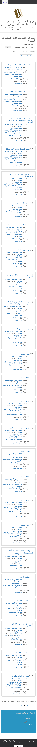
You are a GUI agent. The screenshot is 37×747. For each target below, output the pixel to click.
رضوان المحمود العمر (16, 457)
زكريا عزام (19, 560)
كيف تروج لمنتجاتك (23, 250)
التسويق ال (19, 187)
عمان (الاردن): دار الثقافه (15, 536)
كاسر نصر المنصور (17, 98)
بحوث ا (14, 236)
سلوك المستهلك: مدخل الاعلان (19, 91)
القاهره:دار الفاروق (17, 189)
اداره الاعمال (9, 211)
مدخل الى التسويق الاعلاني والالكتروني (22, 625)
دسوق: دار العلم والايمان (16, 639)
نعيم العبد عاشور (18, 482)
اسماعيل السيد (18, 506)
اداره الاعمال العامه (16, 74)
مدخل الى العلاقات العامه (21, 652)
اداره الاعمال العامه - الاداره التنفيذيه (12, 337)
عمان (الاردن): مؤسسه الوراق (14, 414)
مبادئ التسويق (25, 354)
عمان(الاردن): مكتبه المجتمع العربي (13, 439)
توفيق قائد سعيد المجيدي (15, 583)
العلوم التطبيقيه (8, 72)
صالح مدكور (19, 607)
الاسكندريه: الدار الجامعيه (15, 135)
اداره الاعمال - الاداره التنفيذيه (13, 338)
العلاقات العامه (18, 211)
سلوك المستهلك (18, 72)
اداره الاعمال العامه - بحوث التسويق (13, 232)
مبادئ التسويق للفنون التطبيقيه (19, 428)
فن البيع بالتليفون (18, 184)
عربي (31, 730)
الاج (21, 340)
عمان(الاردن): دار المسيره (15, 687)
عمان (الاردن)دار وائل (16, 78)
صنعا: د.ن (20, 664)
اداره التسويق (18, 412)
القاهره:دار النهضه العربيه (15, 612)
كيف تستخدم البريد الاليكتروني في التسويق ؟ (20, 276)
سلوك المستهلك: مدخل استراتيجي (18, 64)
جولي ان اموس (18, 335)
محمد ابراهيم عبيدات (17, 71)
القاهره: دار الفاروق (17, 238)
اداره (15, 288)
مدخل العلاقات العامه (22, 600)
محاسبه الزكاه (25, 577)
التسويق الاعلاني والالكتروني (15, 633)
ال (17, 261)
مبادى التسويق (25, 451)
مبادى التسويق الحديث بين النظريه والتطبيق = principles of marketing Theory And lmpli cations (20, 552)
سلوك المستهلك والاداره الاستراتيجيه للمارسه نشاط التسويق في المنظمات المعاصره (19, 120)
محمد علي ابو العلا (17, 632)
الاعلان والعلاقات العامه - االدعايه (13, 258)
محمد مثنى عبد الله (17, 659)
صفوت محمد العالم (17, 209)
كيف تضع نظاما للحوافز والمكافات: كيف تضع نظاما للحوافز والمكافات (19, 303)
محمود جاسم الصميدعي (16, 155)
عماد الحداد (19, 256)
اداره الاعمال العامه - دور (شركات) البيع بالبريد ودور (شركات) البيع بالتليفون (13, 286)
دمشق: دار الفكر (18, 389)
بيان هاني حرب (18, 407)
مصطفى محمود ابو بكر (16, 128)
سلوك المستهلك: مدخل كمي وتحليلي (17, 149)
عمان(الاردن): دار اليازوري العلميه (13, 488)
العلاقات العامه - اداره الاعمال (14, 684)
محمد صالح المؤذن (17, 531)
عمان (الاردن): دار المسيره (15, 565)
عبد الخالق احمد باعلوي (16, 383)
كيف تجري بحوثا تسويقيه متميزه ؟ (18, 224)
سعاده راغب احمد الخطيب (15, 682)
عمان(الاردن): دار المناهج (16, 162)
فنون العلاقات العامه (23, 203)
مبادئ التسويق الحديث (16, 562)
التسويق (7, 74)
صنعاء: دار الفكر (18, 588)
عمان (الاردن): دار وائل (16, 463)
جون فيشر (19, 310)
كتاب (31, 724)
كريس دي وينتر (18, 182)
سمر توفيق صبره (17, 434)
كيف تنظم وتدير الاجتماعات (20, 329)
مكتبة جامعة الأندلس (17, 83)
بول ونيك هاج (19, 231)
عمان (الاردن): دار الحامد (16, 105)
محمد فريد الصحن (17, 360)
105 (22, 718)
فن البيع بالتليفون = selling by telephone (21, 175)
